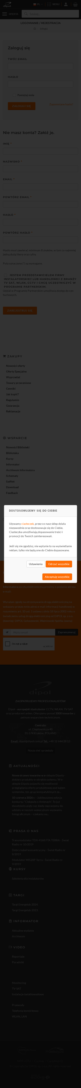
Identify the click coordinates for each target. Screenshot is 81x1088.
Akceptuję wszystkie (57, 576)
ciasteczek (27, 523)
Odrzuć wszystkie (58, 564)
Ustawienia (35, 564)
